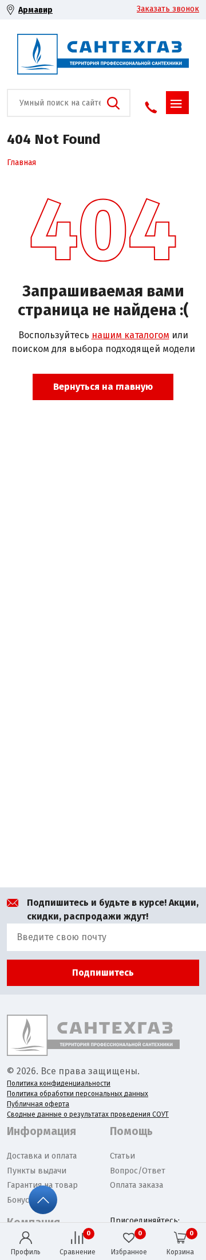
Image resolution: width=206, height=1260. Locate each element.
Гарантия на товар (42, 1185)
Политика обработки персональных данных (77, 1094)
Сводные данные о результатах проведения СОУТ (88, 1114)
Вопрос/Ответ (137, 1171)
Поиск (113, 103)
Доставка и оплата (42, 1156)
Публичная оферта (38, 1104)
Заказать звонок (168, 9)
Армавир (35, 10)
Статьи (122, 1156)
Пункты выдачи (36, 1171)
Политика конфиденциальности (58, 1083)
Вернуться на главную (103, 386)
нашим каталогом (130, 335)
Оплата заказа (136, 1185)
